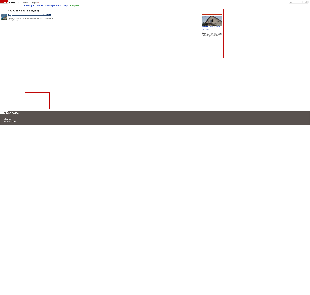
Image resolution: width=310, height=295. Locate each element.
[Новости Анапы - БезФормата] (9, 2)
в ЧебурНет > (74, 6)
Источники (39, 6)
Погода (47, 6)
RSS (15, 121)
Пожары (65, 6)
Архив (32, 6)
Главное (26, 6)
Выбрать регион (8, 119)
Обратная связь (8, 118)
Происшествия (56, 6)
